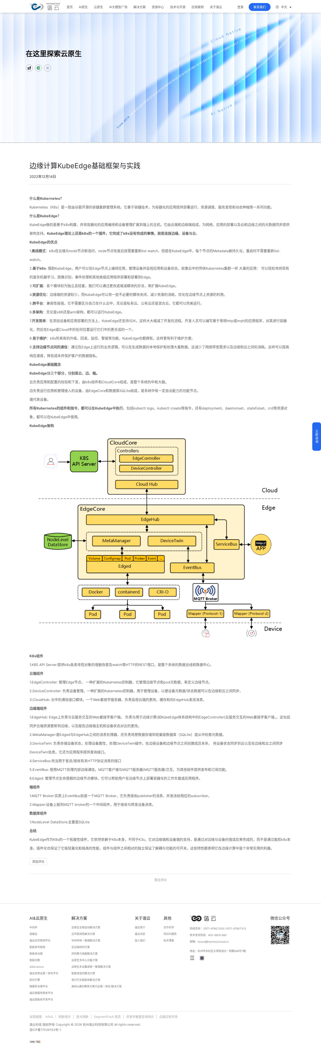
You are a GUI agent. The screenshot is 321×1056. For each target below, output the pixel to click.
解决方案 (139, 7)
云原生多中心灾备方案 (84, 960)
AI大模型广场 (118, 7)
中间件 (33, 927)
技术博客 (169, 940)
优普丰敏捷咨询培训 (140, 1016)
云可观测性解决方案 (83, 934)
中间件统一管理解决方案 (85, 940)
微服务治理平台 (38, 986)
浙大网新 (82, 1016)
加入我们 (140, 940)
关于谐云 (216, 7)
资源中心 (158, 7)
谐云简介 (140, 927)
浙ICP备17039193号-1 (45, 1030)
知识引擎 (34, 979)
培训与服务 (170, 934)
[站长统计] (34, 1041)
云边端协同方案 (80, 947)
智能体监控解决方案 (83, 973)
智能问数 (34, 960)
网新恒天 (65, 1016)
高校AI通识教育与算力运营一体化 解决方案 (96, 986)
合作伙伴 (169, 927)
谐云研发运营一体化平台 (43, 973)
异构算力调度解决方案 (84, 953)
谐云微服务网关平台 (41, 993)
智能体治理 (36, 953)
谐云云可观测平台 (39, 940)
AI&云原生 (38, 918)
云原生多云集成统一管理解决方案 (91, 966)
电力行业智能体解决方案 (85, 979)
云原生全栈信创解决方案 (85, 927)
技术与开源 (177, 7)
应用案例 (198, 7)
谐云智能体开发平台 (41, 999)
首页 (70, 7)
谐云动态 (140, 934)
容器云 (33, 934)
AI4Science (36, 966)
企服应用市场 (168, 1016)
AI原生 (83, 7)
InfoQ (49, 1016)
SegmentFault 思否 (107, 1016)
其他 (167, 918)
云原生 (98, 7)
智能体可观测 (37, 947)
